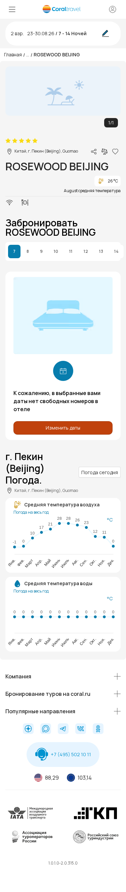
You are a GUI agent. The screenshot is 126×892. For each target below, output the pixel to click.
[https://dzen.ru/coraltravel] (28, 729)
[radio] (8, 141)
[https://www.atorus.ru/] (30, 842)
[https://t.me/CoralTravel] (63, 729)
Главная (13, 54)
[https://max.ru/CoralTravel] (45, 729)
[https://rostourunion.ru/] (95, 842)
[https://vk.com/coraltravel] (80, 729)
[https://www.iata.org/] (30, 818)
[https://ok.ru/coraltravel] (98, 729)
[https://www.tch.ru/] (95, 818)
